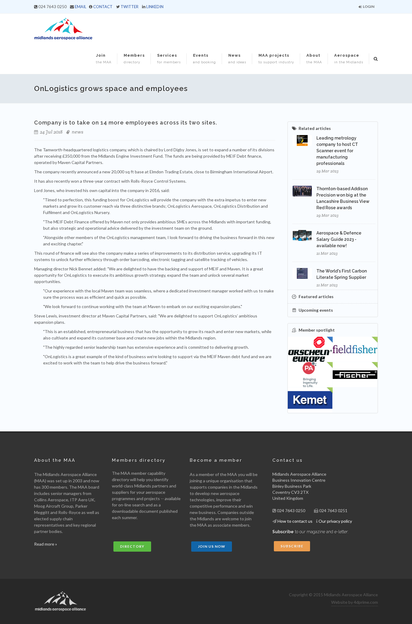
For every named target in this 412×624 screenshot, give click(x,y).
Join (103, 58)
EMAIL (80, 6)
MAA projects (276, 58)
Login (368, 6)
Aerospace (348, 58)
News (237, 58)
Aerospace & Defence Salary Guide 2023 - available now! (338, 239)
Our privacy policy (335, 521)
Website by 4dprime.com (354, 602)
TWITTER (129, 6)
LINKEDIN (154, 6)
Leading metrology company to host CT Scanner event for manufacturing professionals (337, 151)
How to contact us (294, 521)
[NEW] (355, 349)
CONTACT (103, 6)
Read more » (45, 544)
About (314, 58)
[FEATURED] (310, 349)
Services (169, 58)
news (77, 132)
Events (204, 58)
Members (134, 58)
